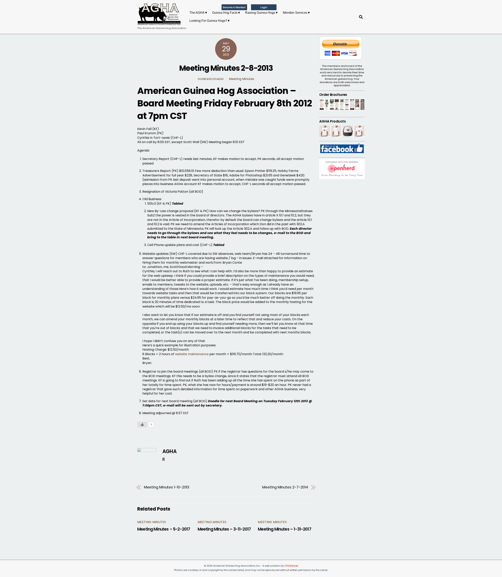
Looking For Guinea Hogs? (208, 20)
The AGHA (197, 12)
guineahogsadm (210, 79)
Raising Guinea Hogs (260, 12)
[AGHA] (159, 23)
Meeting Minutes (241, 79)
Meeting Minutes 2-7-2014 (285, 487)
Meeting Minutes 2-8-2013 (226, 68)
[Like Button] (142, 424)
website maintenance (192, 354)
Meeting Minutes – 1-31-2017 (284, 529)
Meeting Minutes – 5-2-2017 (163, 529)
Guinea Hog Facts (224, 12)
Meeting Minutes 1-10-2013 (166, 487)
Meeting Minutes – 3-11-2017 (224, 529)
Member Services (295, 12)
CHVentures (291, 565)
